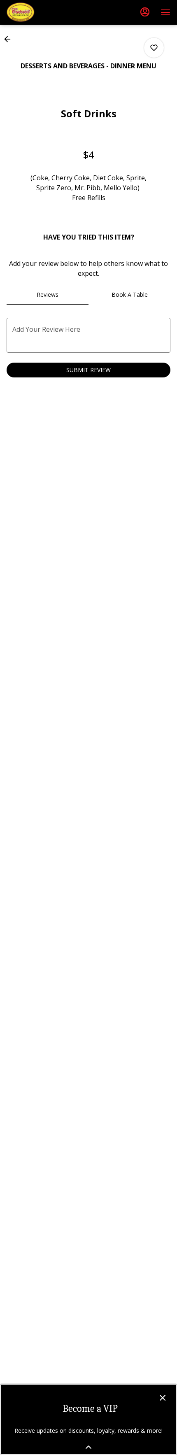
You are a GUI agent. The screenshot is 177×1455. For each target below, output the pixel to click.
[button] (10, 39)
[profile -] (145, 12)
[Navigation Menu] (165, 12)
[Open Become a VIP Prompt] (88, 1447)
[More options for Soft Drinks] (154, 48)
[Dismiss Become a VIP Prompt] (162, 1398)
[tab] (47, 295)
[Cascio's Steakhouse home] (44, 12)
